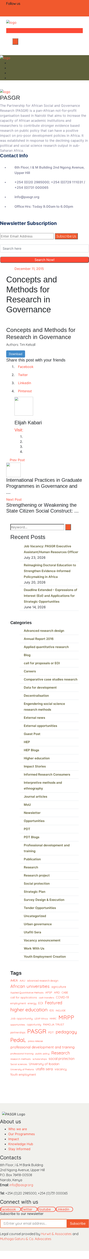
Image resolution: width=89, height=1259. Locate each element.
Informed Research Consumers (47, 774)
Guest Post (32, 734)
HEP (27, 742)
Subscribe (77, 1223)
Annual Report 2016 (39, 639)
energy (32, 1003)
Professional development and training (47, 848)
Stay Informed (19, 1149)
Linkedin (24, 383)
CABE (65, 992)
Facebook (26, 367)
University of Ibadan (44, 1064)
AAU (22, 980)
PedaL (18, 1039)
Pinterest (25, 391)
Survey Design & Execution (44, 900)
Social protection (37, 883)
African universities (29, 986)
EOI (40, 1003)
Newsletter (32, 813)
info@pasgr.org (21, 1185)
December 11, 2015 (29, 269)
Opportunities (34, 821)
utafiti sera (44, 1069)
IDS (51, 1010)
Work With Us (34, 948)
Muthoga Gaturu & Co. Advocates (25, 1239)
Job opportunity (21, 1018)
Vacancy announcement (42, 940)
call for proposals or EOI (42, 663)
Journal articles (35, 796)
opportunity (34, 1024)
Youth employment (23, 1074)
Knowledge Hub (20, 1144)
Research (31, 867)
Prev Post (17, 460)
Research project (37, 875)
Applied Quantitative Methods (26, 992)
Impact (13, 1139)
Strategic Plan (34, 892)
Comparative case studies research (50, 679)
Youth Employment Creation (45, 957)
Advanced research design (44, 631)
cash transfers (46, 997)
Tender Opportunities (40, 908)
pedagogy (66, 1031)
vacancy (61, 1069)
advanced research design (42, 980)
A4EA (14, 980)
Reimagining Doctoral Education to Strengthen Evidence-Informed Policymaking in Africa (50, 571)
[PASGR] (11, 22)
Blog (27, 655)
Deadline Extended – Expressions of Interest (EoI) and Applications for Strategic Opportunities (50, 595)
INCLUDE (61, 1010)
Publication (32, 859)
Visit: (18, 430)
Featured (53, 1002)
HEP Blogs (31, 750)
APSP (48, 992)
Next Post (14, 499)
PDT (27, 829)
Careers (30, 671)
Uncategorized (35, 916)
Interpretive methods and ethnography (43, 785)
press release (35, 1041)
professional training (22, 1053)
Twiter (23, 375)
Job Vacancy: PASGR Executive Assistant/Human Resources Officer (51, 549)
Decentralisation (36, 696)
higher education (29, 1009)
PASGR (36, 1031)
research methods (20, 1058)
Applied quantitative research (46, 647)
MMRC (53, 1018)
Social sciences (18, 1064)
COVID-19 (62, 997)
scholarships (39, 1058)
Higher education (37, 758)
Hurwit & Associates (56, 1234)
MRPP (66, 1017)
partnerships (17, 1032)
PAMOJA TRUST (53, 1024)
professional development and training (42, 1047)
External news (34, 718)
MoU (27, 805)
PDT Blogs (31, 837)
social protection (62, 1059)
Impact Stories (35, 766)
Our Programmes (21, 1134)
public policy (42, 1053)
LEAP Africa (41, 1018)
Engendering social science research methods (44, 706)
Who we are (17, 1129)
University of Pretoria (22, 1069)
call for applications (23, 997)
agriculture (58, 987)
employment (18, 1003)
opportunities (17, 1024)
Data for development (40, 687)
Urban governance (38, 924)
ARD (57, 992)
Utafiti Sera (32, 932)
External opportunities (40, 726)
